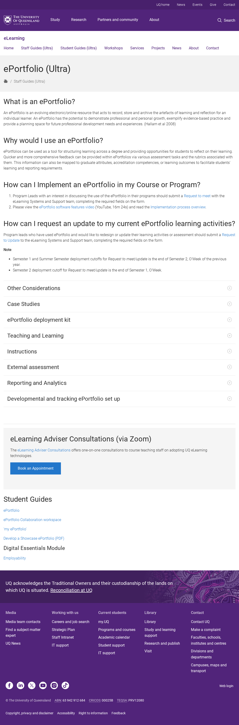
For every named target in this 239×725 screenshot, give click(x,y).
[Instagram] (54, 686)
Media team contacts (23, 622)
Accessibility (66, 713)
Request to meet (197, 196)
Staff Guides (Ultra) (37, 48)
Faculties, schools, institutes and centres (208, 640)
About (154, 19)
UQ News (13, 643)
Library (150, 622)
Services (137, 48)
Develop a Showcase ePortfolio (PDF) (34, 538)
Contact (229, 5)
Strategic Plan (63, 629)
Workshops (113, 48)
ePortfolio (11, 510)
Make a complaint (206, 629)
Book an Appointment (35, 468)
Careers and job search (70, 622)
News (181, 5)
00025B (107, 700)
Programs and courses (116, 629)
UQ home (162, 5)
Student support (111, 645)
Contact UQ (200, 622)
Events (197, 5)
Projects (158, 48)
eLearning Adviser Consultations (44, 450)
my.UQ (103, 622)
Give (213, 5)
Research (78, 19)
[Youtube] (43, 686)
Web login (226, 686)
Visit (148, 651)
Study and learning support (160, 632)
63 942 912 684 (74, 700)
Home (9, 48)
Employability (15, 558)
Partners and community (118, 19)
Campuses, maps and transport (209, 668)
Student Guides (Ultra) (78, 48)
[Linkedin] (20, 686)
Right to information (93, 713)
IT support (60, 645)
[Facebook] (9, 686)
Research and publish (162, 643)
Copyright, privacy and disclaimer (29, 713)
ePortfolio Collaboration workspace (32, 520)
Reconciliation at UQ (71, 590)
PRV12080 (136, 700)
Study (55, 19)
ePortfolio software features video (66, 207)
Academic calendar (114, 637)
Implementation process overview (178, 207)
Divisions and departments (202, 654)
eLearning (14, 38)
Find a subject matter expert (23, 632)
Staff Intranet (63, 637)
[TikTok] (65, 686)
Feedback (119, 713)
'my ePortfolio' (15, 529)
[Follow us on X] (31, 686)
